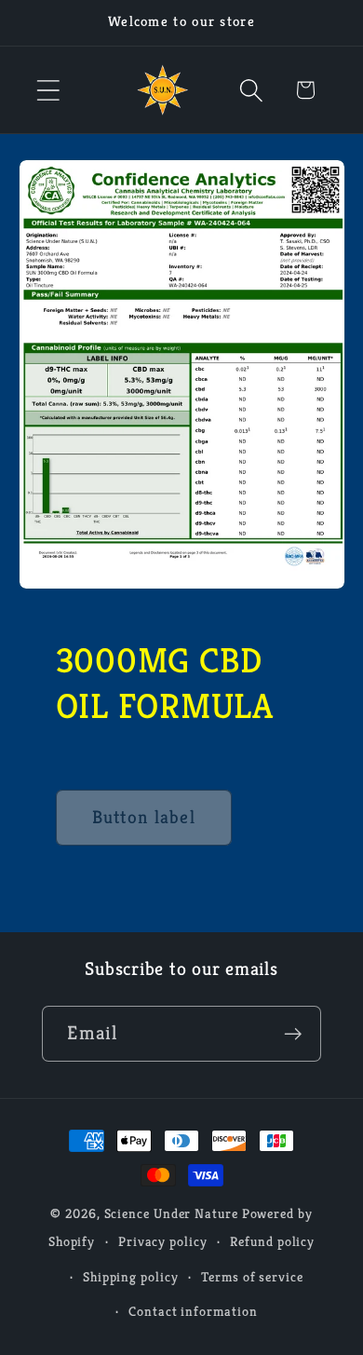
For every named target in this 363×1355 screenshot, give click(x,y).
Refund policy (272, 1241)
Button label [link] (144, 817)
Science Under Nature (171, 1213)
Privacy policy (163, 1241)
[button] (47, 89)
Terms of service (252, 1276)
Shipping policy (131, 1276)
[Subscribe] (293, 1034)
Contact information (192, 1311)
